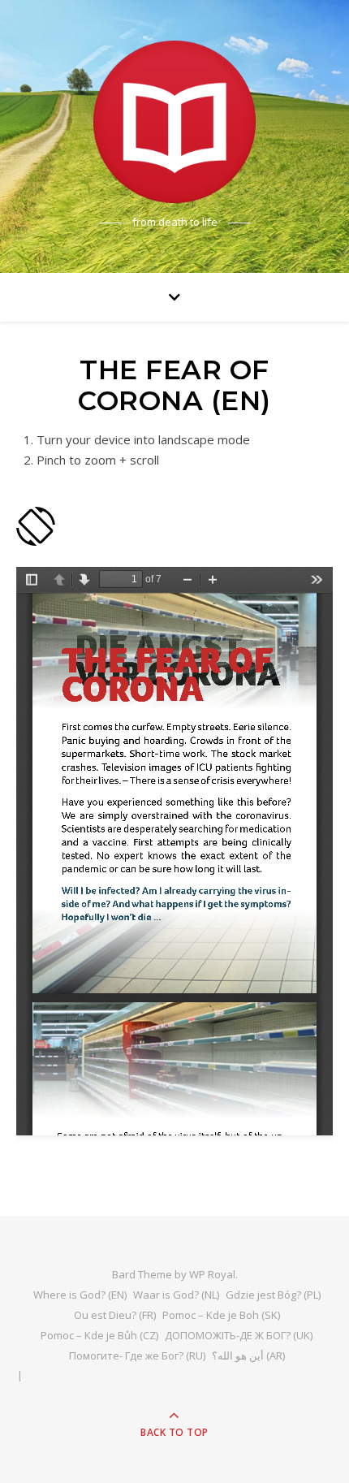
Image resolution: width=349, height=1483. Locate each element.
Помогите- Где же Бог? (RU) (137, 1355)
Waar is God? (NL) (176, 1294)
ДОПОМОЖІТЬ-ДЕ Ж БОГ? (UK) (238, 1335)
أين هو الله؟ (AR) (248, 1355)
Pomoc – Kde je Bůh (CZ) (99, 1335)
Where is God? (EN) (80, 1294)
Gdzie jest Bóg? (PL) (273, 1294)
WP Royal (212, 1274)
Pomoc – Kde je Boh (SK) (221, 1315)
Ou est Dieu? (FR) (115, 1315)
